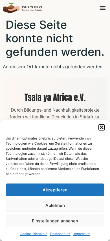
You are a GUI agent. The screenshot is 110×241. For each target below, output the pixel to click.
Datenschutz (60, 234)
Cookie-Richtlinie (33, 234)
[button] (101, 127)
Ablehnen (55, 205)
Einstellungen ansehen (55, 221)
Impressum (81, 234)
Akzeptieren (55, 190)
